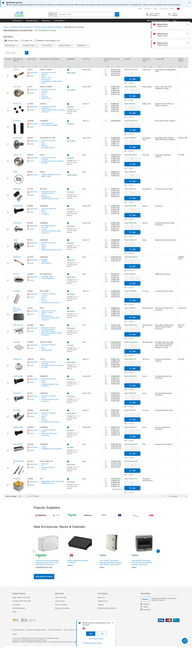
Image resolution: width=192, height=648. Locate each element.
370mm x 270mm (47, 312)
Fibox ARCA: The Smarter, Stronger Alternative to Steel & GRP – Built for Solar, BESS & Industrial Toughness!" (111, 563)
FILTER (43, 447)
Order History (60, 601)
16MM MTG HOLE (47, 483)
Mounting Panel (46, 316)
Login (151, 13)
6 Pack (43, 246)
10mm (43, 144)
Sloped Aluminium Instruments (51, 250)
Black (43, 210)
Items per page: (11, 496)
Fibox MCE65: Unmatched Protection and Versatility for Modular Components (142, 562)
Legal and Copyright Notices (36, 630)
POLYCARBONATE (47, 278)
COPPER (44, 261)
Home (6, 27)
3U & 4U (44, 93)
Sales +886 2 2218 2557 (21, 597)
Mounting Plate (46, 350)
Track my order (60, 597)
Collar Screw (45, 79)
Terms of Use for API (70, 630)
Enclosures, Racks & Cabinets (21, 27)
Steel (43, 76)
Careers (100, 604)
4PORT (43, 469)
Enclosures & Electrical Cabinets (52, 161)
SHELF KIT (45, 464)
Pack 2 (43, 299)
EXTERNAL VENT (47, 277)
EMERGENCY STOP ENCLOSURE (52, 481)
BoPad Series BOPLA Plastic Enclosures (78, 561)
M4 (42, 142)
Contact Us (147, 8)
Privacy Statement (18, 630)
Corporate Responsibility (107, 608)
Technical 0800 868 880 (21, 601)
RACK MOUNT (46, 263)
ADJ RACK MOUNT (48, 467)
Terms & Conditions (54, 630)
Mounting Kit (45, 197)
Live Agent (16, 604)
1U (42, 346)
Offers (140, 8)
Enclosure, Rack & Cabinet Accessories (48, 27)
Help (155, 8)
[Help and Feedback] (185, 641)
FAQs (14, 612)
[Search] (117, 14)
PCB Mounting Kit (47, 193)
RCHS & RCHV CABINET (49, 125)
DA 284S (44, 163)
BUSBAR (44, 260)
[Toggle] (5, 41)
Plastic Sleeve (46, 98)
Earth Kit (44, 91)
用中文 (172, 8)
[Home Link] (18, 14)
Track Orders (163, 8)
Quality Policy (103, 601)
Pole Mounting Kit (47, 329)
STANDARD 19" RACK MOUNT (51, 449)
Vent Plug (44, 159)
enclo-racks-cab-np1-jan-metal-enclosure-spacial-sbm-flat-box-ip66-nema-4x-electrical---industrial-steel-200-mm (47, 563)
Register (157, 13)
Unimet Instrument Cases (50, 199)
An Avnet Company (19, 638)
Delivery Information (62, 608)
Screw (43, 248)
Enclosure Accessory (48, 72)
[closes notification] (189, 2)
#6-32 (43, 244)
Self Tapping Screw (48, 147)
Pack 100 (44, 74)
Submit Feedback (18, 608)
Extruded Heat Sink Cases (50, 302)
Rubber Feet (45, 108)
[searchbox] (86, 14)
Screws (44, 212)
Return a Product (61, 604)
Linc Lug (44, 295)
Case (43, 95)
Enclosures (45, 214)
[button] (18, 20)
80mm (43, 297)
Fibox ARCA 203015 (48, 331)
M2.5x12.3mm (46, 78)
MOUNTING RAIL (47, 123)
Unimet (43, 195)
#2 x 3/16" (45, 227)
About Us (101, 597)
